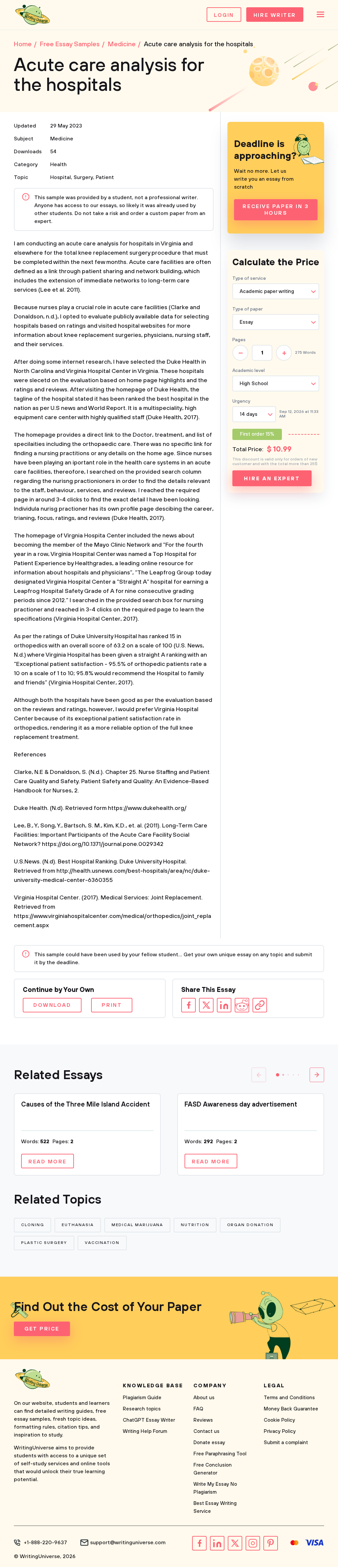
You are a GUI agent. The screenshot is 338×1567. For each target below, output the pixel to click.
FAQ (198, 1409)
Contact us (206, 1431)
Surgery (83, 177)
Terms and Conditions (289, 1398)
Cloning (32, 1224)
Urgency (241, 401)
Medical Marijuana (137, 1224)
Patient (105, 177)
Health (58, 164)
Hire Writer (275, 15)
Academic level (248, 371)
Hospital (60, 177)
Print (112, 1005)
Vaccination (102, 1242)
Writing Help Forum (145, 1431)
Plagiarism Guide (142, 1398)
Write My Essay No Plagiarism (215, 1488)
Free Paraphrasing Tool (220, 1454)
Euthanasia (77, 1224)
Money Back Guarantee (291, 1409)
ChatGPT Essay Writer (149, 1420)
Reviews (203, 1420)
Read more (47, 1161)
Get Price (41, 1329)
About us (204, 1398)
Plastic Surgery (44, 1242)
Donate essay (209, 1442)
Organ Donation (250, 1224)
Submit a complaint (286, 1442)
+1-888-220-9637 (45, 1542)
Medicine (61, 138)
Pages (239, 340)
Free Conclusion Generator (212, 1469)
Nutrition (195, 1224)
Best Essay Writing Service (215, 1507)
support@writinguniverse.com (128, 1542)
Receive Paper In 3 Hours (276, 209)
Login (224, 15)
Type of (247, 309)
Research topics (142, 1409)
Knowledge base (153, 1385)
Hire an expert (272, 478)
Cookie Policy (279, 1420)
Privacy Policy (280, 1431)
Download (52, 1005)
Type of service (249, 278)
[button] (277, 1074)
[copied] (260, 1005)
